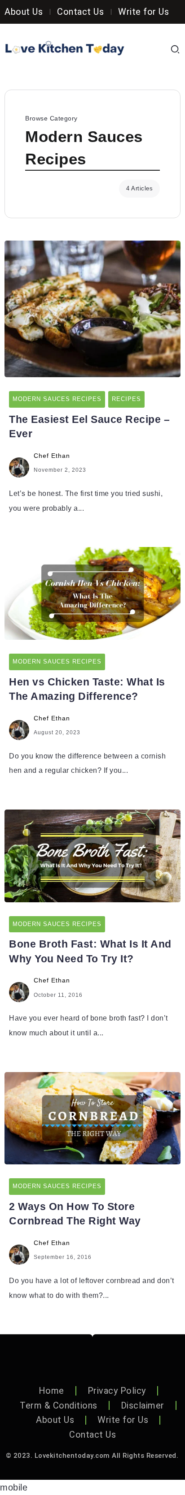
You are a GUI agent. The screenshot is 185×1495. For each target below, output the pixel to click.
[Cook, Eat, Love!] (64, 49)
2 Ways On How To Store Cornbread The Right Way (75, 1214)
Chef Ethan (52, 455)
